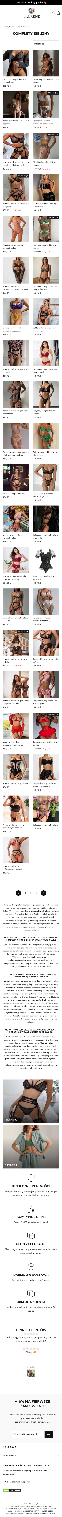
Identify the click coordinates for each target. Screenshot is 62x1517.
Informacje (11, 1455)
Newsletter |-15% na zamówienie (26, 1465)
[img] (31, 1334)
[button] (29, 1381)
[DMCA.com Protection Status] (31, 1491)
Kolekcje (9, 1447)
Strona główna (8, 26)
